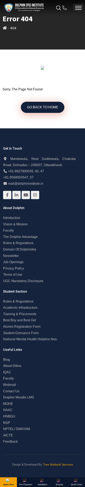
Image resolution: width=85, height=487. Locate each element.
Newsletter (11, 256)
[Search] (58, 9)
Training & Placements (19, 314)
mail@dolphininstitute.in (25, 183)
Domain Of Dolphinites (19, 249)
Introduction (11, 218)
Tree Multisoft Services (58, 464)
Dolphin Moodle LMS (18, 397)
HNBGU (9, 416)
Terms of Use (12, 274)
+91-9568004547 (15, 177)
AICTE (8, 435)
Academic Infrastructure (20, 307)
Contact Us (11, 391)
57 (32, 177)
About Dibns (12, 366)
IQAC (7, 372)
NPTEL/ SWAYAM (16, 429)
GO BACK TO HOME (42, 107)
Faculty (8, 230)
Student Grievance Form (21, 333)
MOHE (8, 403)
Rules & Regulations (18, 243)
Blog (6, 359)
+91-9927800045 (20, 171)
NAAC (8, 410)
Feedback (10, 441)
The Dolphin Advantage (20, 237)
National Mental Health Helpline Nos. (30, 339)
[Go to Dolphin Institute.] (4, 28)
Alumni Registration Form (21, 326)
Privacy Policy (13, 268)
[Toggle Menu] (78, 8)
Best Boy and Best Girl (19, 320)
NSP (6, 422)
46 (37, 171)
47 (42, 171)
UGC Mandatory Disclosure (23, 281)
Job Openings (13, 262)
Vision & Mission (15, 224)
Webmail (9, 385)
